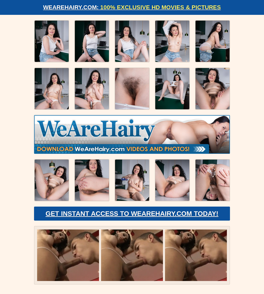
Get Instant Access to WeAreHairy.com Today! (132, 213)
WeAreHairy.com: (132, 7)
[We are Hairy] (132, 134)
